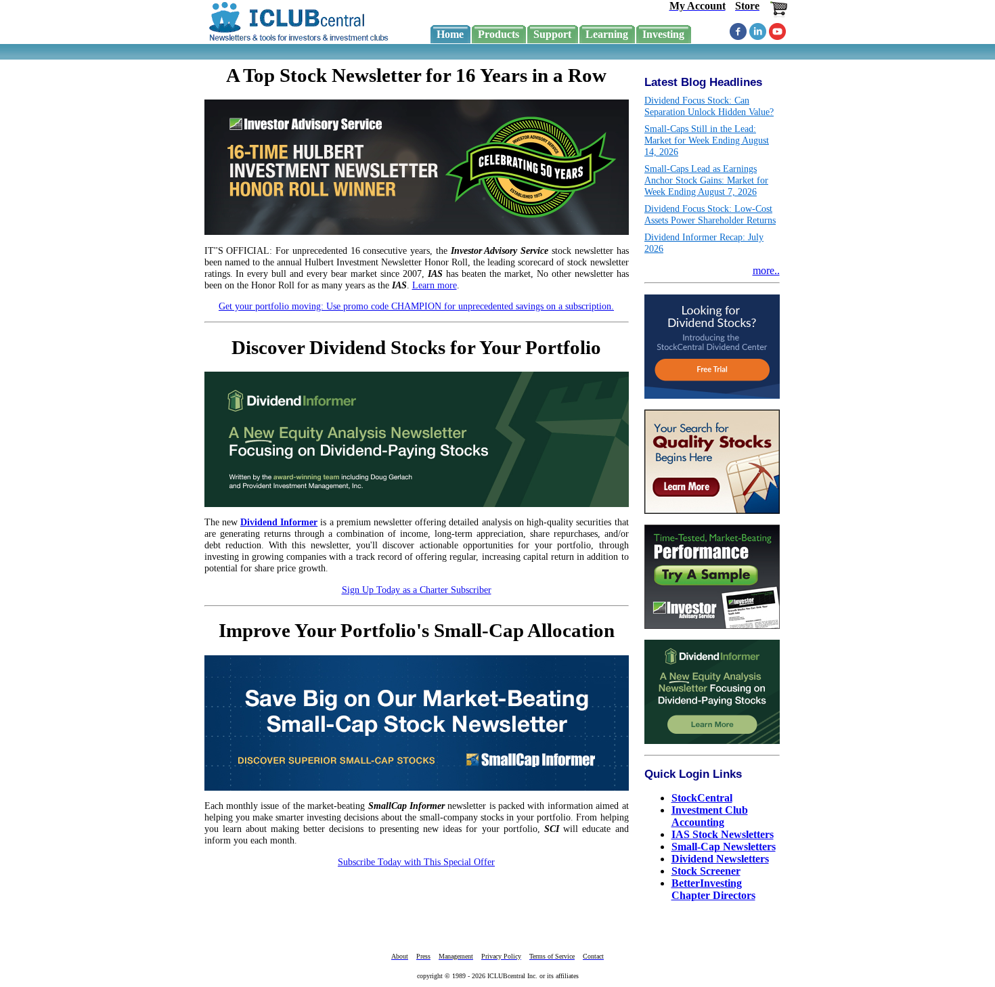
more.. (766, 270)
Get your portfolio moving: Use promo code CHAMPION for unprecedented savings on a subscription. (416, 306)
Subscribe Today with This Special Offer (416, 861)
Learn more (434, 285)
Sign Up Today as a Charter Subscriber (416, 589)
